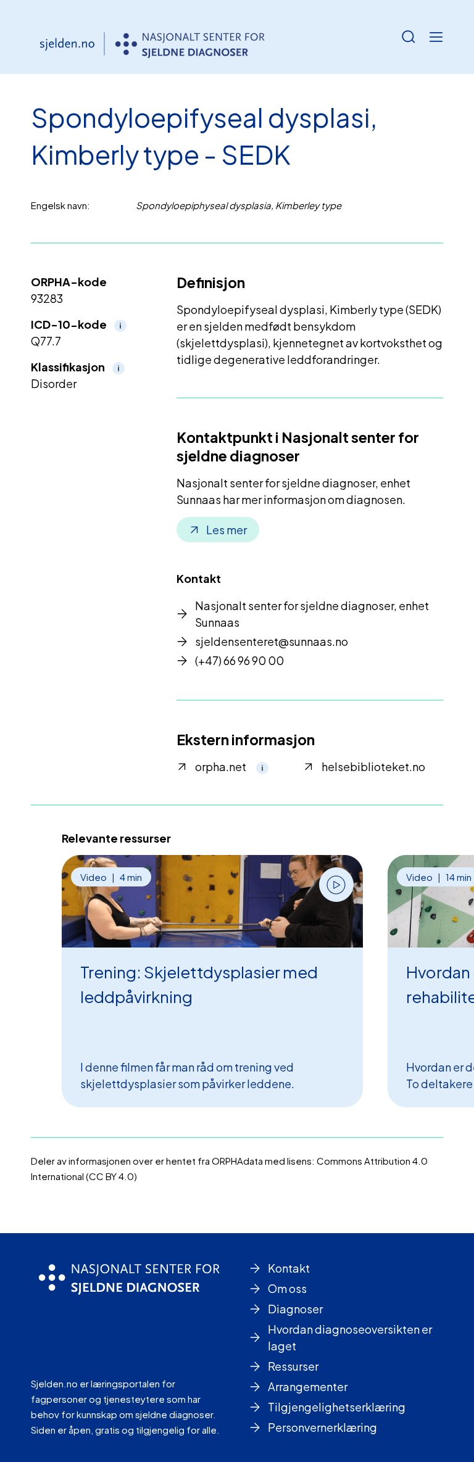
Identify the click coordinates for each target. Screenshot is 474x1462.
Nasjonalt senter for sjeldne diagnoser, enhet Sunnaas (312, 613)
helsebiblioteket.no (373, 766)
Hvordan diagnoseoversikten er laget (350, 1337)
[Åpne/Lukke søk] (408, 37)
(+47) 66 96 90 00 (239, 660)
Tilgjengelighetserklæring (336, 1407)
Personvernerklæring (322, 1427)
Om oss (287, 1288)
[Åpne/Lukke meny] (435, 37)
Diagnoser (295, 1309)
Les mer (226, 529)
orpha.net (220, 766)
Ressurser (293, 1366)
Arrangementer (307, 1386)
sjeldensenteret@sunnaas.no (271, 641)
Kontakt (289, 1268)
